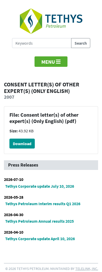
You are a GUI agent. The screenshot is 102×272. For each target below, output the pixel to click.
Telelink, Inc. (86, 268)
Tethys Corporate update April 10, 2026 (40, 238)
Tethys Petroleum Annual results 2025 (39, 221)
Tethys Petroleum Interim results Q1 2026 (42, 203)
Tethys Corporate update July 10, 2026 (39, 186)
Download (22, 143)
